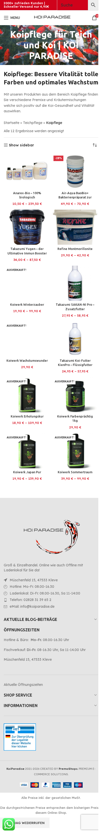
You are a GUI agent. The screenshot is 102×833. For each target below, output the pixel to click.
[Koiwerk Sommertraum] (75, 450)
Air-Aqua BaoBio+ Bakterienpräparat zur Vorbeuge (75, 197)
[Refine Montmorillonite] (75, 227)
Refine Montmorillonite (75, 248)
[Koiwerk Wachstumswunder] (27, 339)
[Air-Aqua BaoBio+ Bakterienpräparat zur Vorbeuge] (75, 171)
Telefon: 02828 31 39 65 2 (30, 599)
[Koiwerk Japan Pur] (27, 450)
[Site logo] (52, 17)
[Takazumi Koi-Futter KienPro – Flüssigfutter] (75, 339)
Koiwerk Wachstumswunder (27, 360)
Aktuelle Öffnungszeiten (23, 684)
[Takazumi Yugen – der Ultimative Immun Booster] (27, 227)
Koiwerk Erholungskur (27, 416)
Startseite (11, 122)
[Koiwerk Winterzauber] (27, 283)
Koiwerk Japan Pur (27, 472)
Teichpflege (32, 122)
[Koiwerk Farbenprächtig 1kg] (75, 394)
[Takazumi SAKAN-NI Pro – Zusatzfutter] (75, 283)
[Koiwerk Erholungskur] (27, 394)
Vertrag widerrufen (25, 823)
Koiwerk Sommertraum (75, 472)
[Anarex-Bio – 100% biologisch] (27, 171)
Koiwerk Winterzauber (27, 304)
